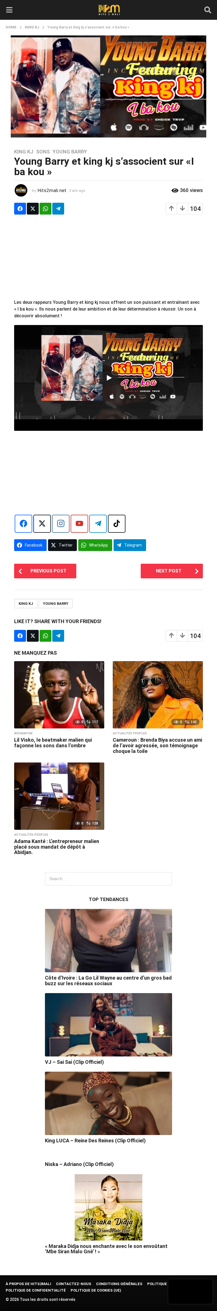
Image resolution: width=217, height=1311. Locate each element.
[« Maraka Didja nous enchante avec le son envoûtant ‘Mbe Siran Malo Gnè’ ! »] (108, 1207)
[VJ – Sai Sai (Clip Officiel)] (108, 1024)
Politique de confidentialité (36, 1290)
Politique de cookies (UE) (96, 1290)
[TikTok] (116, 523)
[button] (9, 9)
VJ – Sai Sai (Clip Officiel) (74, 1062)
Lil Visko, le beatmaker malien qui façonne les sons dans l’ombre (53, 742)
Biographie (23, 733)
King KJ (23, 152)
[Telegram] (98, 523)
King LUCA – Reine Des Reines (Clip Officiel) (95, 1140)
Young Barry (70, 152)
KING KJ (26, 603)
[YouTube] (79, 523)
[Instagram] (61, 523)
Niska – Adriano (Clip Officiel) (79, 1164)
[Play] (109, 378)
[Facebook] (23, 523)
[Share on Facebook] (20, 209)
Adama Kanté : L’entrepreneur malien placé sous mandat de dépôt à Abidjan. (56, 846)
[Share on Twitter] (33, 209)
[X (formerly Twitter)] (42, 523)
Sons (43, 152)
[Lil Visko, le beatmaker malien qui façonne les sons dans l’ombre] (59, 694)
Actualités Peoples (130, 733)
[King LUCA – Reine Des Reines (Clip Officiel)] (108, 1103)
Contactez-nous (73, 1284)
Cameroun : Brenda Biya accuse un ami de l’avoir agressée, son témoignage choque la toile (157, 745)
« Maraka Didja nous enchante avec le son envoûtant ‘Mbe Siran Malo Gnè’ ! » (106, 1248)
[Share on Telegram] (58, 209)
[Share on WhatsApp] (45, 209)
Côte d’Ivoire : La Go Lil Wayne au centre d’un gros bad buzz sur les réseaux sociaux (108, 980)
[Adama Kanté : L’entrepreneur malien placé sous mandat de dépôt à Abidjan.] (59, 796)
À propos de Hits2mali (28, 1284)
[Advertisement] (108, 259)
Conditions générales (119, 1284)
